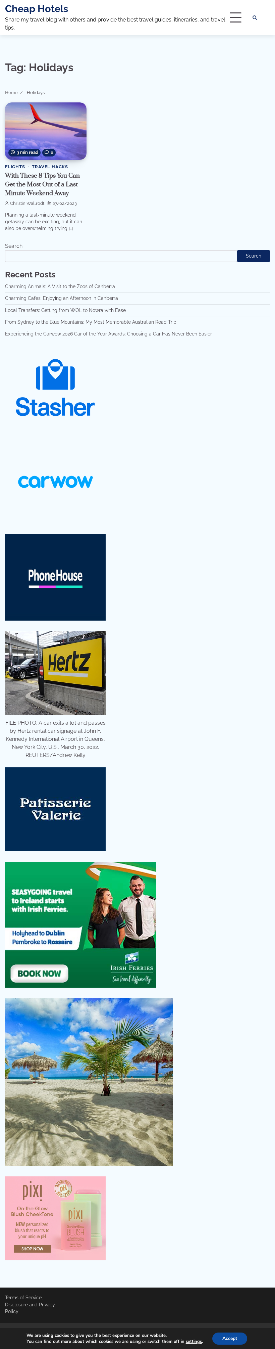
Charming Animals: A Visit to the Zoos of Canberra (60, 286)
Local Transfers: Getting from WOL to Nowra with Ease (65, 310)
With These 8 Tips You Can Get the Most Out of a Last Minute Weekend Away (42, 184)
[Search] (255, 18)
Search (13, 246)
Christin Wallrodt (27, 203)
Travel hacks (50, 166)
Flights (15, 166)
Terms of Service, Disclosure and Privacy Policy (30, 1304)
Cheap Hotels (36, 8)
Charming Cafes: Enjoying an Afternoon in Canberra (61, 298)
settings (194, 1342)
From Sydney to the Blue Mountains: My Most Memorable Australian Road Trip (90, 322)
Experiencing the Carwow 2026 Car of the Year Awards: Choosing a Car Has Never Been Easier (108, 333)
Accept (229, 1338)
